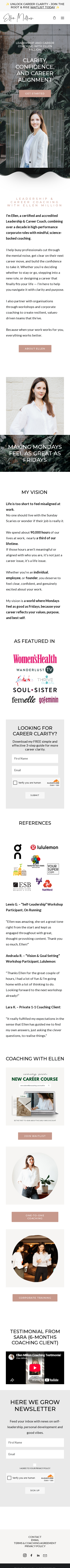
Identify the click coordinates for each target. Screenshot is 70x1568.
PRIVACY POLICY (35, 1546)
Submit (34, 795)
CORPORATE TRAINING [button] (35, 1297)
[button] (62, 18)
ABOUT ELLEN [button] (35, 348)
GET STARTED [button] (35, 93)
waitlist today (42, 7)
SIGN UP (35, 1490)
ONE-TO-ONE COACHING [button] (35, 1217)
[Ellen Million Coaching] (18, 18)
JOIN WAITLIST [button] (35, 1136)
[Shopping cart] (54, 17)
